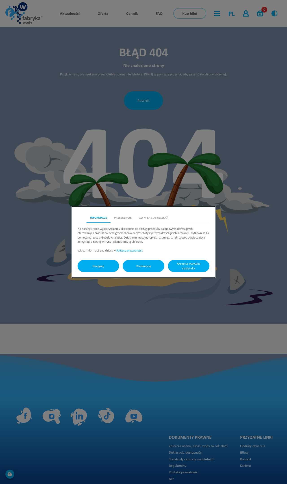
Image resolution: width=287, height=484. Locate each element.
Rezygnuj (98, 266)
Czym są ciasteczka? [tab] (153, 217)
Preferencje (143, 266)
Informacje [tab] (98, 217)
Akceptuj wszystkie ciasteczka (188, 266)
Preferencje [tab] (123, 217)
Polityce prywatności (129, 250)
